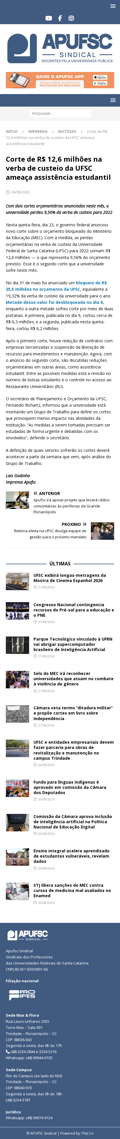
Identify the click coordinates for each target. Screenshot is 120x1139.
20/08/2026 (46, 765)
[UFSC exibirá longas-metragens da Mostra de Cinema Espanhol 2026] (17, 581)
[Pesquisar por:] (60, 113)
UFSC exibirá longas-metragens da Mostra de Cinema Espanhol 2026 (69, 577)
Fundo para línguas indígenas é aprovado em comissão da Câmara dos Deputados (69, 787)
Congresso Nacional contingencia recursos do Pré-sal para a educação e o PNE (73, 610)
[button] (112, 5)
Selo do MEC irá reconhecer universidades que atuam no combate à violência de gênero (73, 679)
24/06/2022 (20, 192)
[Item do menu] (49, 18)
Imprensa (37, 131)
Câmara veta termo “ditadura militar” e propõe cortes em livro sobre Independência (73, 713)
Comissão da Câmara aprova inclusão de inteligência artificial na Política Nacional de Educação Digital (72, 822)
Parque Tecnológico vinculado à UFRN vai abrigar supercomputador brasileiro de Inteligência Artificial (72, 644)
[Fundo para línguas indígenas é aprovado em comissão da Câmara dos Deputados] (17, 788)
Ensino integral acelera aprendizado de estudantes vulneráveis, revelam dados (71, 856)
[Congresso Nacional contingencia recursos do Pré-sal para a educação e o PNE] (17, 611)
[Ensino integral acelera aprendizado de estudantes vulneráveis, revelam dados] (17, 857)
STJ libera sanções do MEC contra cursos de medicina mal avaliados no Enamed (72, 890)
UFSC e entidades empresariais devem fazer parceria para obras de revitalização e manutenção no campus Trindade (73, 750)
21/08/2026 (46, 587)
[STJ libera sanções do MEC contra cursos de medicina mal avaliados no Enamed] (17, 891)
